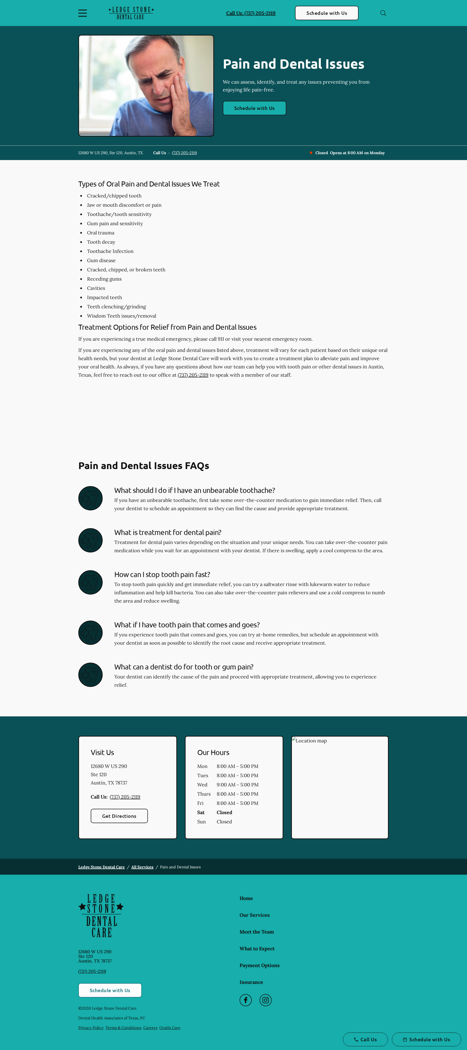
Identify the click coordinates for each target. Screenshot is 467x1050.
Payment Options (260, 965)
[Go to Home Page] (131, 13)
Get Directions (119, 816)
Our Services (255, 915)
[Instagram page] (266, 1000)
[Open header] (83, 13)
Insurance (251, 982)
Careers (150, 1027)
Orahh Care (169, 1027)
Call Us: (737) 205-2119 (251, 13)
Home (246, 898)
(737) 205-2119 (184, 152)
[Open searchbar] (383, 13)
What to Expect (257, 948)
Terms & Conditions (123, 1027)
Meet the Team (257, 932)
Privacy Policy (91, 1027)
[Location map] (340, 788)
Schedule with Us (326, 13)
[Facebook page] (246, 1000)
